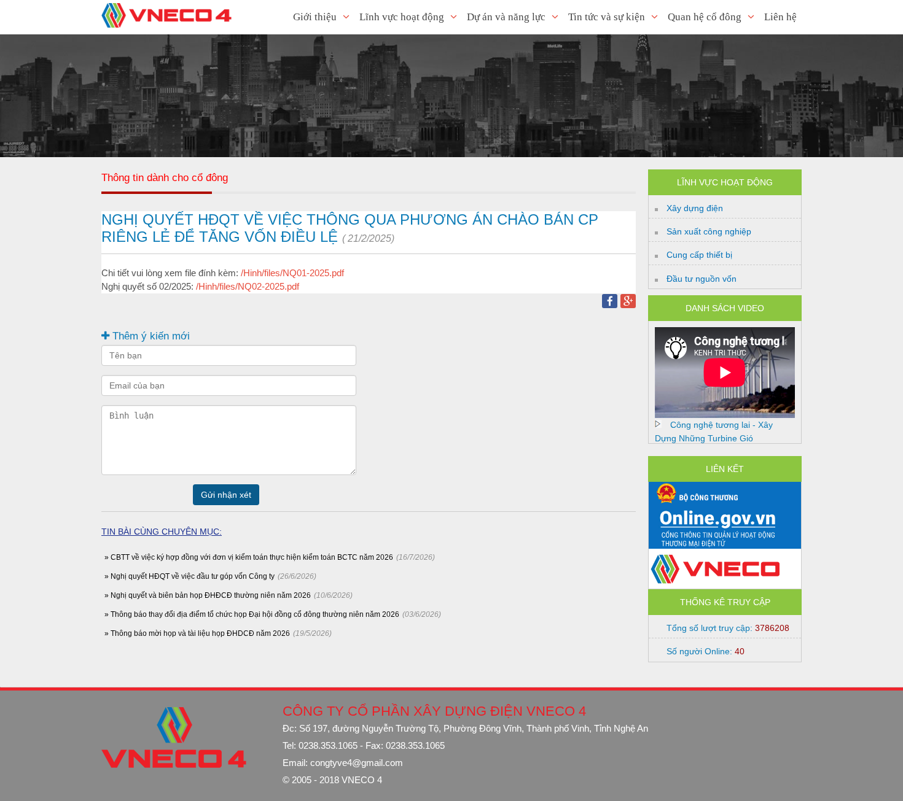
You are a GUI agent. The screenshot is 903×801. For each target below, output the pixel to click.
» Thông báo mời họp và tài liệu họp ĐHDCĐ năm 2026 (197, 633)
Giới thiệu (315, 17)
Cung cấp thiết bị (699, 255)
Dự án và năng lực (506, 17)
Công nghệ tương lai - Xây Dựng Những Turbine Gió (714, 431)
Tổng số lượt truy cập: (727, 628)
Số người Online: (705, 651)
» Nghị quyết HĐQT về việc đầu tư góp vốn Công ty (189, 576)
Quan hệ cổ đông (704, 17)
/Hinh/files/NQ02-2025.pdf (247, 286)
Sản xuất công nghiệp (708, 231)
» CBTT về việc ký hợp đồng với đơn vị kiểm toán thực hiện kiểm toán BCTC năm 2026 (248, 557)
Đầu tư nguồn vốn (701, 279)
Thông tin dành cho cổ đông (164, 178)
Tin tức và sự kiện (606, 17)
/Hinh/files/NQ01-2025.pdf (292, 273)
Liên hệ (780, 17)
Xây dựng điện (694, 208)
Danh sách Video (725, 308)
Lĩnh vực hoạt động (401, 17)
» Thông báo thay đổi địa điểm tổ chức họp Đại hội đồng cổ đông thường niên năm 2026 (251, 614)
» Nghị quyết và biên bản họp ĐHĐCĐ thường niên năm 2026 (207, 595)
